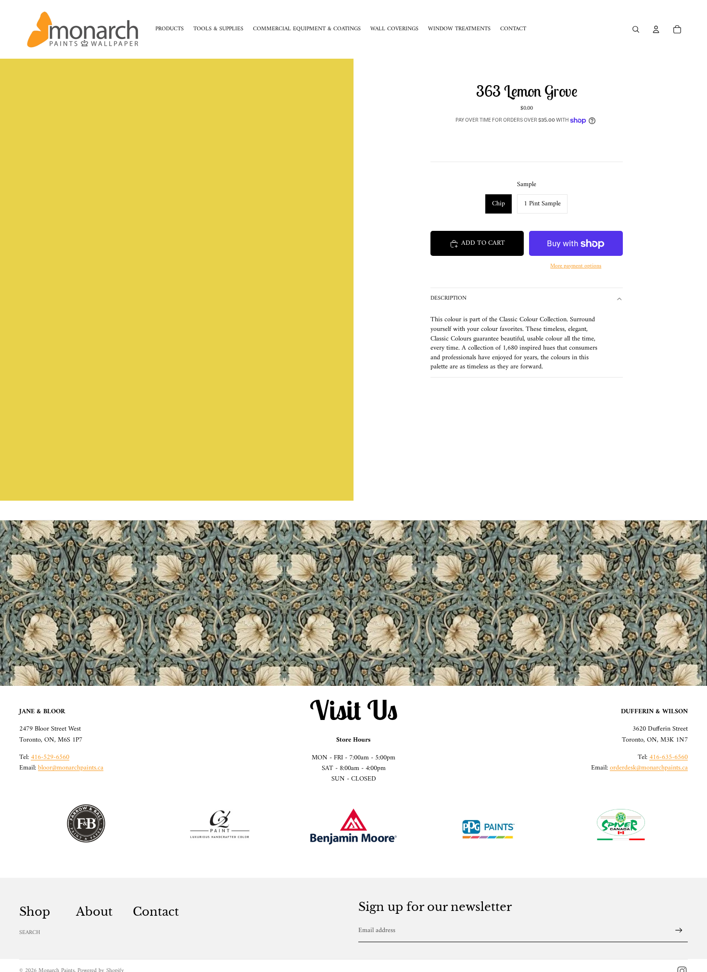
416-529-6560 (50, 757)
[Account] (656, 29)
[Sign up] (679, 930)
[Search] (635, 29)
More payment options (575, 266)
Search (29, 933)
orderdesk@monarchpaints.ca (649, 768)
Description (448, 299)
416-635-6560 (668, 757)
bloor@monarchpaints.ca (70, 768)
